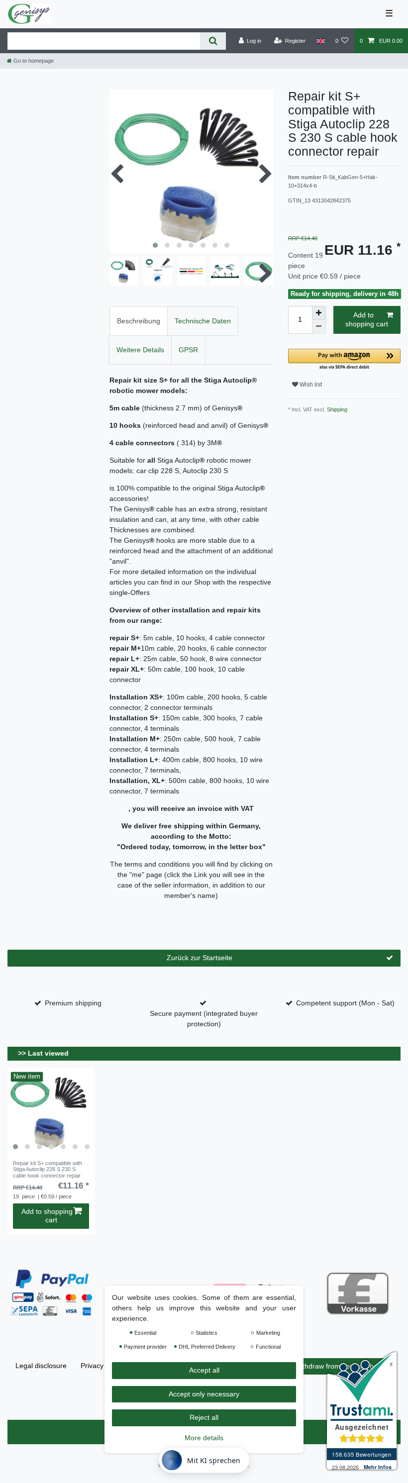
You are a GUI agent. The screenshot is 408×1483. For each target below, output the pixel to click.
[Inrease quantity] (319, 313)
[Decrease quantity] (319, 327)
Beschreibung (138, 321)
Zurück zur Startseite (199, 958)
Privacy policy (102, 1366)
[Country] (320, 40)
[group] (51, 1111)
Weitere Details (140, 350)
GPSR (188, 350)
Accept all (204, 1370)
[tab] (138, 321)
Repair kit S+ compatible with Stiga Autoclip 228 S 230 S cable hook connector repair (47, 1169)
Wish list (310, 384)
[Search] (212, 41)
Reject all (204, 1417)
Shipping (336, 409)
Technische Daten (203, 321)
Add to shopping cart (366, 319)
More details (204, 1438)
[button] (344, 360)
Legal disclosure (41, 1366)
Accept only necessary (204, 1394)
